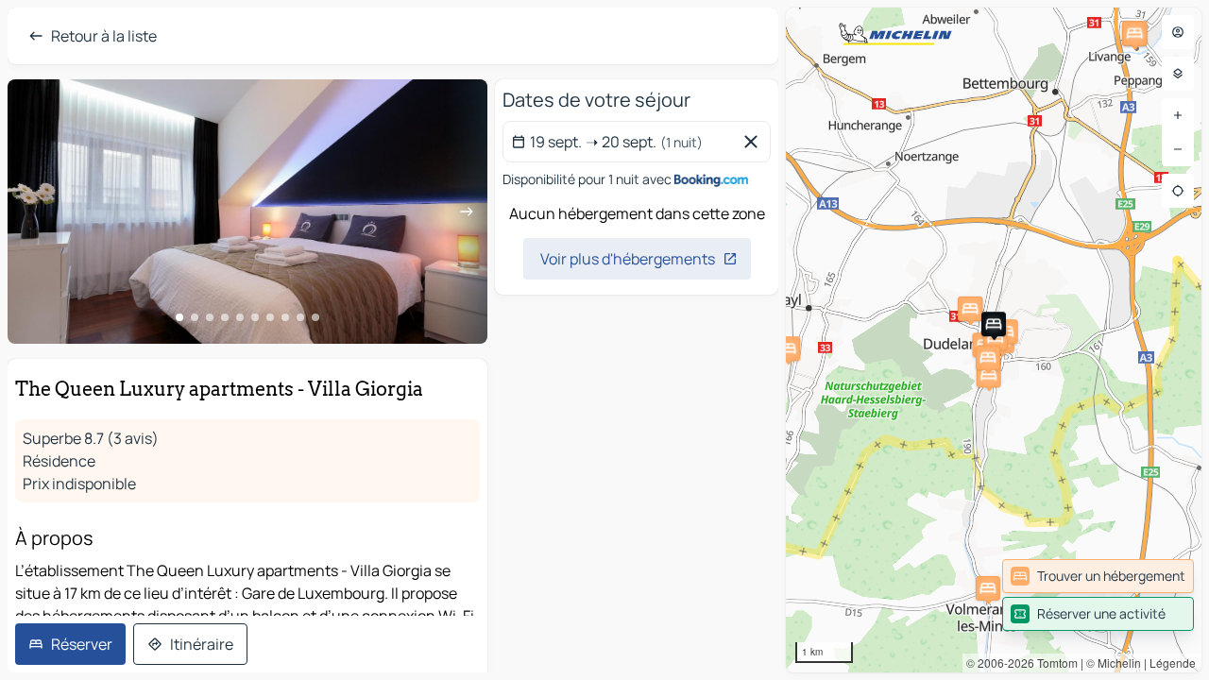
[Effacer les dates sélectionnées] (755, 141)
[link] (1098, 576)
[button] (787, 348)
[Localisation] (1178, 191)
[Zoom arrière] (1178, 149)
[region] (247, 211)
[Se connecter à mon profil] (1178, 32)
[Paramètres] (1178, 74)
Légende (1172, 662)
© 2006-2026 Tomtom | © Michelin (1053, 662)
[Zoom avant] (1178, 115)
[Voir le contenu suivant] (466, 211)
